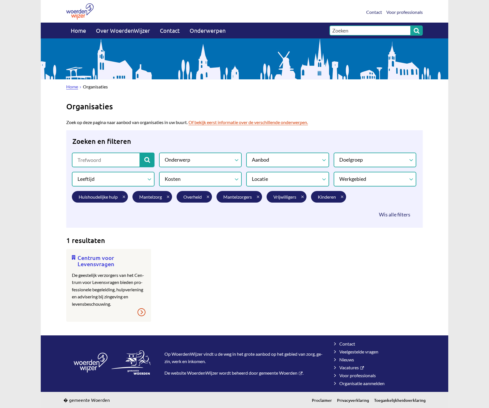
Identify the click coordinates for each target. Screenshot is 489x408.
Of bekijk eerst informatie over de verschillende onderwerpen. (248, 122)
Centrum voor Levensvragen (96, 261)
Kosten (173, 179)
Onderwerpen (208, 30)
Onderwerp (177, 160)
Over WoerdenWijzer (123, 30)
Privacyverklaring (353, 400)
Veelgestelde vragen (358, 351)
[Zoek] (416, 30)
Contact (374, 12)
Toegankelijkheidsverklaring (400, 400)
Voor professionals (404, 12)
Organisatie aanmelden (362, 383)
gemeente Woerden (278, 373)
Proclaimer (322, 400)
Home (78, 30)
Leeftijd (86, 179)
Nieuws (346, 359)
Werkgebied (352, 179)
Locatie (260, 179)
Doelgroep (351, 160)
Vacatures (349, 367)
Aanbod (260, 160)
